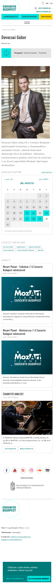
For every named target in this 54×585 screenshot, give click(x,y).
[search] (44, 3)
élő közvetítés (8, 247)
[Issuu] (23, 470)
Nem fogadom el (15, 579)
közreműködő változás (25, 250)
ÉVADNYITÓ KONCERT (13, 394)
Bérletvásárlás (43, 12)
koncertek (46, 172)
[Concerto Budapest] (19, 7)
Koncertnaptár (29, 17)
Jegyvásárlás (44, 8)
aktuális (40, 250)
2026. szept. (43, 179)
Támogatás (46, 17)
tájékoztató (21, 247)
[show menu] (27, 23)
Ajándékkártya (11, 17)
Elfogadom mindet (39, 579)
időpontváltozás (35, 247)
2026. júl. (9, 179)
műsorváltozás (8, 250)
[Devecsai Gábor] (25, 102)
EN (51, 3)
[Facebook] (7, 470)
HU (47, 3)
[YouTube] (15, 470)
